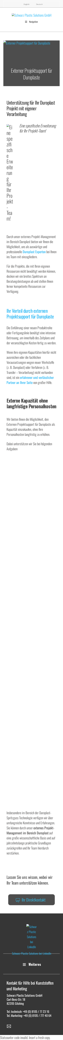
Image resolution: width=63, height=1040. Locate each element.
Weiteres (35, 964)
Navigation (33, 21)
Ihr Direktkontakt (34, 900)
